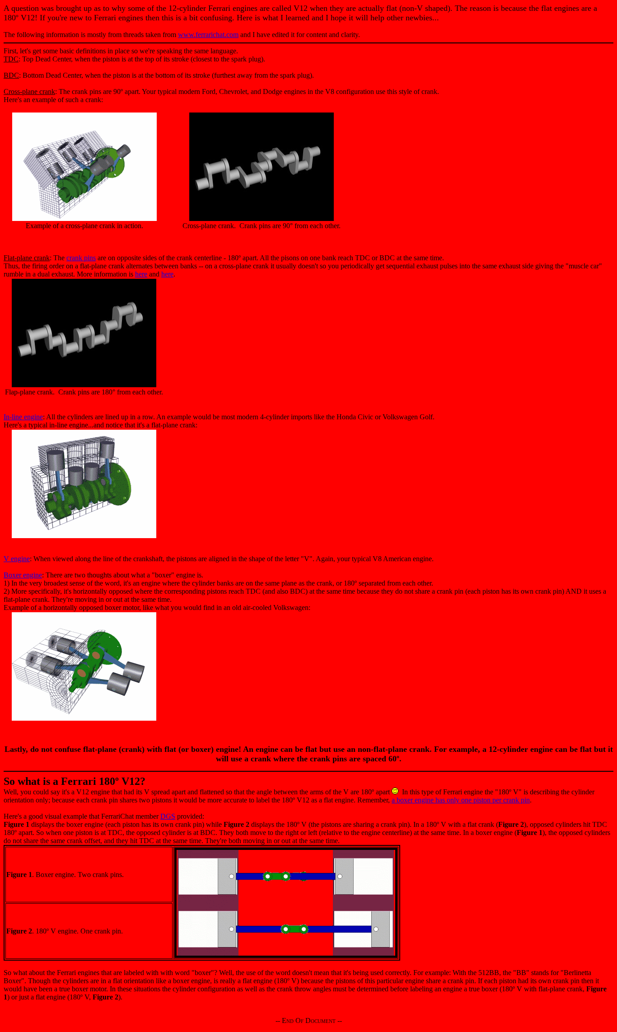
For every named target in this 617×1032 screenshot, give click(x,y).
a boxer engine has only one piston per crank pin (461, 800)
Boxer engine (23, 575)
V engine (17, 559)
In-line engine (23, 417)
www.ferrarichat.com (208, 34)
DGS (167, 816)
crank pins (81, 258)
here (141, 274)
